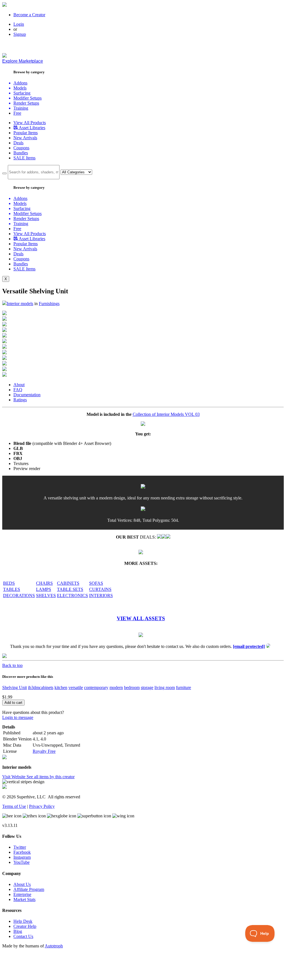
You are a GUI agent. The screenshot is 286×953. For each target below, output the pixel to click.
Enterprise (22, 894)
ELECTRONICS (72, 595)
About (19, 384)
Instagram (22, 857)
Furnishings (49, 303)
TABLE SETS (70, 589)
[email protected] (249, 646)
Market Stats (24, 899)
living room (164, 687)
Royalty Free (44, 751)
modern (116, 687)
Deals (18, 142)
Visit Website (14, 776)
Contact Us (23, 936)
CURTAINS (100, 589)
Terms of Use (14, 806)
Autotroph (54, 945)
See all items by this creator (51, 776)
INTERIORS (101, 595)
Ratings (20, 399)
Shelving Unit (14, 687)
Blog (17, 931)
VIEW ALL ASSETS (141, 618)
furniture (183, 687)
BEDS (9, 583)
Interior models (20, 303)
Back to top (12, 665)
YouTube (21, 862)
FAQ (17, 389)
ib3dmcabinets (40, 687)
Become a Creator (29, 14)
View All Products (29, 122)
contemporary (96, 687)
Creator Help (24, 926)
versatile (75, 687)
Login (18, 24)
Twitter (19, 847)
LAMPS (43, 589)
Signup (19, 34)
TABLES (11, 589)
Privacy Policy (42, 806)
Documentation (26, 394)
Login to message (17, 717)
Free (17, 113)
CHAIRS (44, 583)
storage (147, 687)
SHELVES (46, 595)
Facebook (22, 852)
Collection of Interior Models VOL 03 (166, 414)
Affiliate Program (28, 889)
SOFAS (96, 583)
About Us (22, 884)
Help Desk (22, 921)
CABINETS (68, 583)
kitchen (60, 687)
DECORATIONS (19, 595)
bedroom (132, 687)
